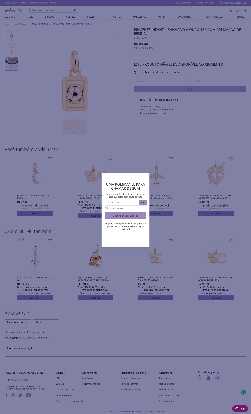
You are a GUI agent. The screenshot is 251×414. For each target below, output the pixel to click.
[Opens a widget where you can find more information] (240, 409)
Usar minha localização (125, 215)
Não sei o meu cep (114, 208)
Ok (143, 202)
